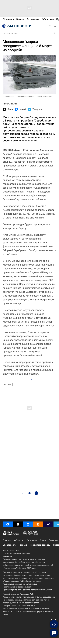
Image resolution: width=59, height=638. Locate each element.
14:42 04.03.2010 (10, 33)
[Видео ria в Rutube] (48, 524)
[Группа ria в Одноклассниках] (38, 524)
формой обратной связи (28, 603)
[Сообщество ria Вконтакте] (28, 524)
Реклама (23, 545)
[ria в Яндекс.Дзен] (18, 524)
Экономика (32, 540)
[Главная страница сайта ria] (16, 26)
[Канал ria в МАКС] (8, 524)
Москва (7, 384)
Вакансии (7, 556)
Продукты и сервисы (40, 545)
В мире (43, 540)
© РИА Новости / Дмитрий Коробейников (18, 97)
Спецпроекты (9, 545)
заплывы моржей (44, 209)
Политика (7, 540)
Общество (19, 540)
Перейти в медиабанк (44, 97)
